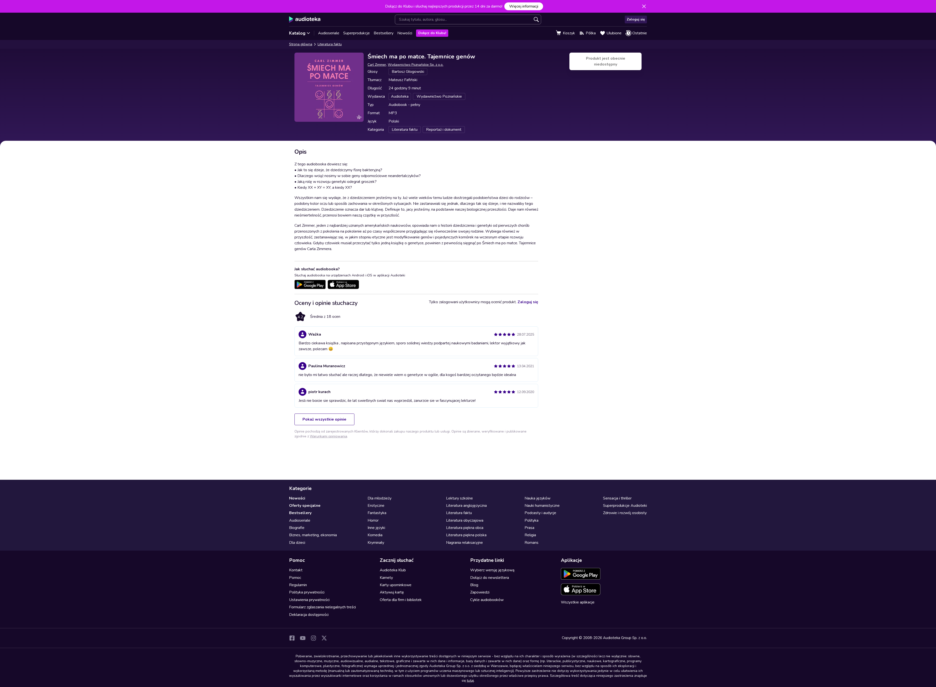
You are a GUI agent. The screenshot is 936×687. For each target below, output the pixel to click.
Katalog (297, 33)
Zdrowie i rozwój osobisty (625, 513)
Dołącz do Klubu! (432, 33)
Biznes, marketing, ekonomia (313, 535)
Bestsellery (383, 33)
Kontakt (295, 570)
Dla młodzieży (379, 498)
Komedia (375, 535)
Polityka (531, 520)
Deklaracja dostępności (309, 614)
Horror (373, 520)
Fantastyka (377, 513)
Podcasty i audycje (540, 513)
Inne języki (376, 527)
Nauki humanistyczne (542, 505)
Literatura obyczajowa (464, 520)
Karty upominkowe (395, 585)
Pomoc (295, 577)
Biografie (296, 527)
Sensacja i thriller (617, 498)
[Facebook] (292, 638)
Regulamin (298, 585)
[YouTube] (303, 638)
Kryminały (376, 542)
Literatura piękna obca (464, 527)
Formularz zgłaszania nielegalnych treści (322, 607)
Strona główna (300, 44)
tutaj (470, 680)
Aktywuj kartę (392, 592)
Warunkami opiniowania (328, 436)
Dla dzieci (297, 542)
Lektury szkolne (459, 498)
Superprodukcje (356, 33)
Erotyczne (376, 505)
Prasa (529, 527)
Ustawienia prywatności (309, 600)
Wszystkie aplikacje (578, 602)
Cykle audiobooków (487, 599)
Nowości (404, 33)
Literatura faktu (330, 44)
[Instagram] (313, 638)
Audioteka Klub (393, 570)
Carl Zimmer (377, 64)
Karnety (386, 577)
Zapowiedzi (479, 592)
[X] (324, 638)
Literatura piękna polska (466, 535)
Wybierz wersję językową (492, 570)
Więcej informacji (523, 6)
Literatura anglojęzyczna (466, 505)
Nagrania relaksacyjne (464, 542)
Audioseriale (328, 33)
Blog (474, 585)
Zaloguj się (636, 19)
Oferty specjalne (305, 505)
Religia (530, 535)
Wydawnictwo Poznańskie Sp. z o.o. (415, 64)
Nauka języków (537, 498)
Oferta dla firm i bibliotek (401, 599)
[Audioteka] (305, 19)
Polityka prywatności (306, 592)
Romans (531, 542)
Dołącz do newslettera (489, 577)
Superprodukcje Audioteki (625, 505)
